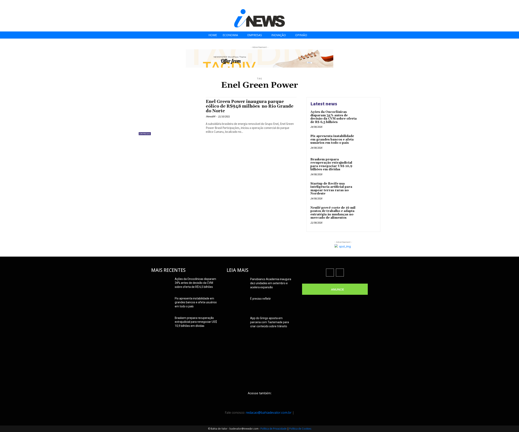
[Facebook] (484, 4)
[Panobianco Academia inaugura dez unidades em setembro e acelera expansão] (237, 284)
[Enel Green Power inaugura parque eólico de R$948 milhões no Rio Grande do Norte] (170, 116)
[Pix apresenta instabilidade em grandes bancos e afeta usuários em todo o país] (367, 142)
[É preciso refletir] (237, 304)
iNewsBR (210, 116)
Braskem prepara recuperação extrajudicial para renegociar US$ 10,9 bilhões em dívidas (331, 165)
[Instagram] (493, 4)
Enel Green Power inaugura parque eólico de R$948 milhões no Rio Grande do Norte (249, 106)
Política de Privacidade (274, 428)
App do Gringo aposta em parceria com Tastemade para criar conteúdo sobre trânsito (269, 322)
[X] (502, 4)
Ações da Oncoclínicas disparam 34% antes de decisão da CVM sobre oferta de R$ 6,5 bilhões (333, 117)
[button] (514, 4)
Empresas (144, 133)
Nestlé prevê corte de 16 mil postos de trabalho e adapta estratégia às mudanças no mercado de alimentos (332, 213)
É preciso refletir (260, 298)
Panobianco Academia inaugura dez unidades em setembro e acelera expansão (270, 283)
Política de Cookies (300, 428)
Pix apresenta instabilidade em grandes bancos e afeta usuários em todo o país (332, 139)
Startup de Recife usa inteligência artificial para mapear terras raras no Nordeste (331, 189)
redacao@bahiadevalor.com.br (269, 412)
